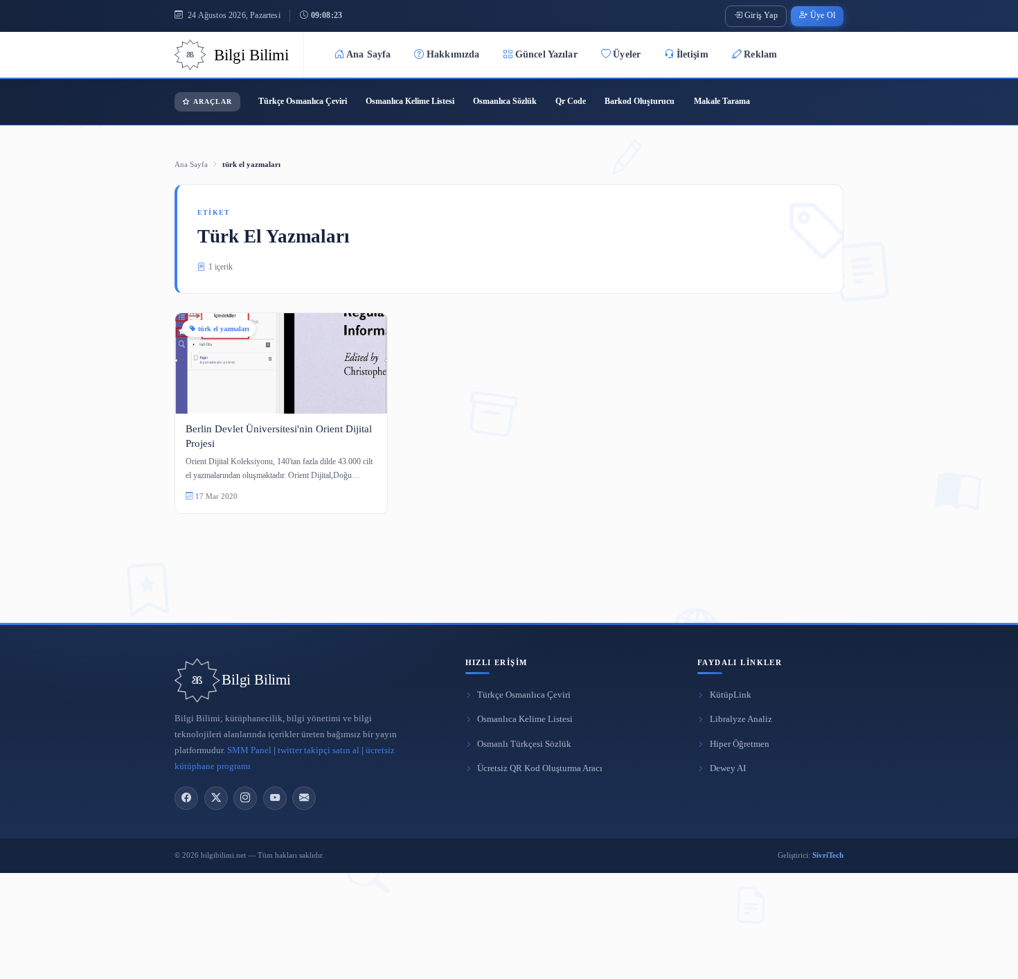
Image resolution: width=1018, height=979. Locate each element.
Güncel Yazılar (546, 54)
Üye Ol (822, 15)
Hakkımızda (453, 54)
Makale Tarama (722, 101)
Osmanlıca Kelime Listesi (410, 101)
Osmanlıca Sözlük (505, 101)
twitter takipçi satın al (318, 750)
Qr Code (570, 101)
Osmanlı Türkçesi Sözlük (524, 744)
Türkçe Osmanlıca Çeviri (302, 101)
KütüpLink (730, 695)
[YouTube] (275, 798)
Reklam (760, 54)
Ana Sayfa (368, 54)
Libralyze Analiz (741, 719)
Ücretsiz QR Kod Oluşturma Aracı (539, 768)
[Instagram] (245, 798)
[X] (216, 798)
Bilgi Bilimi (256, 679)
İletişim (692, 54)
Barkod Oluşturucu (640, 101)
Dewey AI (728, 768)
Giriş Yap (761, 15)
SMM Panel (249, 750)
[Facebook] (186, 798)
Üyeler (627, 54)
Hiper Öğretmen (739, 744)
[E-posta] (304, 798)
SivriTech (827, 855)
